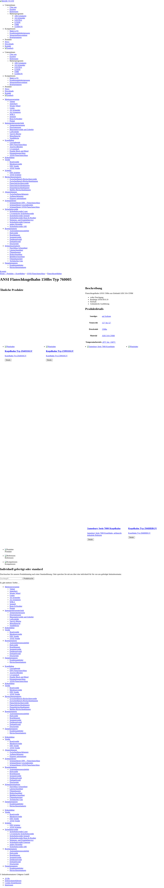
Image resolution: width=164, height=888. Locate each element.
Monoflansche (15, 136)
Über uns (13, 7)
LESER (17, 22)
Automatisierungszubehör (19, 231)
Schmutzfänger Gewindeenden (21, 205)
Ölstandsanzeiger (16, 259)
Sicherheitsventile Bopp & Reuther (23, 218)
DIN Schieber (15, 173)
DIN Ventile (14, 166)
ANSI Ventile (15, 168)
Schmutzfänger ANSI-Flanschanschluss (25, 207)
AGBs (7, 878)
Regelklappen (15, 235)
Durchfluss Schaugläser (18, 248)
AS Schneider (15, 110)
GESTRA (18, 20)
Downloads (9, 44)
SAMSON (18, 27)
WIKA (12, 114)
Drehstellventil (15, 241)
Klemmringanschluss (17, 153)
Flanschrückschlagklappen (20, 185)
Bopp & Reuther (16, 119)
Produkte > (11, 274)
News (7, 42)
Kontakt (8, 46)
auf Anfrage (106, 316)
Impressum (9, 885)
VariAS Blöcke (15, 134)
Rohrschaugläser (16, 254)
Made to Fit (14, 31)
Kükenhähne (10, 157)
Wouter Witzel (15, 106)
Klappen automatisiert (18, 198)
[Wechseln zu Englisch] (9, 48)
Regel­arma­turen (16, 37)
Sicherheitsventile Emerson (20, 222)
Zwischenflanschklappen (19, 194)
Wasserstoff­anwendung (18, 35)
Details (8, 360)
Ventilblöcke (14, 138)
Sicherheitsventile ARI (18, 226)
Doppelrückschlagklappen (19, 188)
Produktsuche (28, 578)
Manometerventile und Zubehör (22, 129)
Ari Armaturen (15, 112)
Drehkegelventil (16, 239)
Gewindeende (15, 142)
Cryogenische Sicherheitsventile (22, 213)
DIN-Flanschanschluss (18, 145)
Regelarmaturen (11, 229)
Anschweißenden (16, 147)
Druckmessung (15, 127)
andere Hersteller (16, 224)
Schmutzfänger (10, 201)
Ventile (7, 160)
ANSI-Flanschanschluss (19, 155)
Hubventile (14, 233)
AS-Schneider (19, 18)
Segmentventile (15, 237)
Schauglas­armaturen (12, 246)
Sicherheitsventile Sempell (20, 216)
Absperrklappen (11, 192)
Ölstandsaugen (15, 252)
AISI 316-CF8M (108, 336)
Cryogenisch (14, 149)
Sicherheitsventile (11, 209)
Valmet (12, 102)
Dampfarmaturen (11, 263)
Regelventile (14, 162)
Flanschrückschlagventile (19, 183)
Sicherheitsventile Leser (19, 211)
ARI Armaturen (20, 16)
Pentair (12, 121)
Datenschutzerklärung (13, 881)
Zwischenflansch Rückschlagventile (23, 179)
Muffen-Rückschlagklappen (20, 190)
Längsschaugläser (16, 250)
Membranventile (16, 164)
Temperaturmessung (17, 125)
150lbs (104, 329)
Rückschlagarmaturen (18, 267)
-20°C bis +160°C (109, 342)
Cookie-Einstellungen (13, 883)
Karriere (13, 9)
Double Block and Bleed (19, 151)
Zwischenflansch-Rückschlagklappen (24, 181)
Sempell (13, 117)
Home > (3, 274)
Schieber (8, 170)
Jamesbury (14, 104)
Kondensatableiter (16, 265)
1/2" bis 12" (106, 323)
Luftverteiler (14, 132)
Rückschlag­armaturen (13, 177)
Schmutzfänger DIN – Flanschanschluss (25, 203)
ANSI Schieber (15, 175)
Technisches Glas (16, 261)
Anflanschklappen (16, 196)
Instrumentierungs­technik (14, 123)
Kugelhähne (9, 140)
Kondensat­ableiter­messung (20, 33)
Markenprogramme (12, 99)
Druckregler (14, 244)
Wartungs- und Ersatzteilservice (21, 220)
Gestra (12, 108)
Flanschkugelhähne (54, 274)
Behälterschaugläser (17, 257)
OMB (16, 24)
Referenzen (14, 12)
